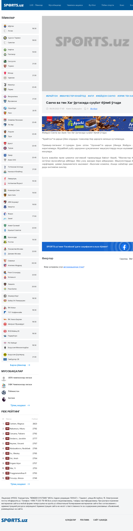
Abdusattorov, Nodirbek (18, 448)
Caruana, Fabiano (15, 433)
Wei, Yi (11, 468)
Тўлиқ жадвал (18, 405)
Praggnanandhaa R (16, 473)
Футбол (92, 5)
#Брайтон (52, 96)
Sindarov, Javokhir (16, 438)
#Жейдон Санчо (105, 96)
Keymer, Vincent (15, 443)
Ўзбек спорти (108, 5)
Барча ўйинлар (18, 365)
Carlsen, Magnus (15, 424)
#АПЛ (91, 96)
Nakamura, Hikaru (15, 429)
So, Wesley (13, 453)
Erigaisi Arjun (13, 463)
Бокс (122, 5)
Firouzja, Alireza (15, 478)
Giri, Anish (12, 458)
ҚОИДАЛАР (70, 520)
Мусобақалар (55, 5)
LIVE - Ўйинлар (36, 5)
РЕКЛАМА (84, 520)
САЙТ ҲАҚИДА (100, 520)
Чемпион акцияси (75, 5)
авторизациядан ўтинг (73, 267)
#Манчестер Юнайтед (73, 96)
